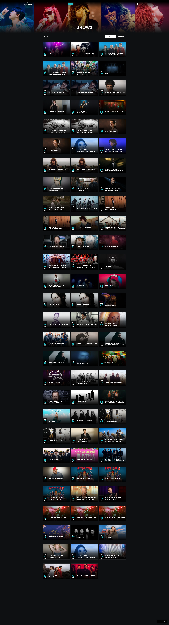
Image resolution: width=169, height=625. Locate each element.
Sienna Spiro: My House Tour (87, 344)
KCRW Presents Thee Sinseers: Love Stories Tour (115, 227)
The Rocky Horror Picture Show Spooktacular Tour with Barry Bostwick (86, 266)
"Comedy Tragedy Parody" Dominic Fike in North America (58, 131)
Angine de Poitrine (111, 421)
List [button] (110, 36)
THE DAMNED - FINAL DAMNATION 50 (83, 382)
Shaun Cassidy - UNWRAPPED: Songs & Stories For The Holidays (87, 498)
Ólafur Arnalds (82, 363)
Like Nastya (52, 421)
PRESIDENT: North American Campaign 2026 (114, 169)
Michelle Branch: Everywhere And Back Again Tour (86, 150)
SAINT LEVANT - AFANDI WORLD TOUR (112, 208)
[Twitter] (140, 4)
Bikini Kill (52, 54)
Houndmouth (82, 402)
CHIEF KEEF (108, 266)
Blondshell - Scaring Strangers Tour (56, 556)
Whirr (107, 73)
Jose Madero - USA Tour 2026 (59, 324)
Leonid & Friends (54, 382)
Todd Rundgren (110, 305)
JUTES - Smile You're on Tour (115, 92)
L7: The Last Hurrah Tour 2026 (111, 363)
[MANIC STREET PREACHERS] (114, 382)
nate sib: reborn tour (56, 112)
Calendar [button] (121, 36)
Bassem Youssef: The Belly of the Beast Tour (113, 189)
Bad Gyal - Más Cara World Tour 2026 (112, 324)
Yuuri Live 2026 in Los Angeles (82, 111)
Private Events (86, 4)
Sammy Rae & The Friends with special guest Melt (113, 150)
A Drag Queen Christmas (85, 460)
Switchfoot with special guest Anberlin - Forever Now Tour (57, 266)
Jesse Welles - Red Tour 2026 (58, 170)
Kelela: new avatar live (56, 92)
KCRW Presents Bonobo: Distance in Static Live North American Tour (115, 343)
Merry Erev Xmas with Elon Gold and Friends (113, 498)
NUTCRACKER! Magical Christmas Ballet (84, 479)
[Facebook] (137, 4)
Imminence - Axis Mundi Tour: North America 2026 (86, 421)
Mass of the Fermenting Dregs (55, 575)
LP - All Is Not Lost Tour (85, 228)
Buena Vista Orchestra (57, 344)
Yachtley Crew (54, 460)
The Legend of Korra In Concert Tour (56, 537)
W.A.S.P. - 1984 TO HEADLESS (86, 54)
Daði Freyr (109, 286)
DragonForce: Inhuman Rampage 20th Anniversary (114, 459)
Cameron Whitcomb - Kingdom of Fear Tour (56, 247)
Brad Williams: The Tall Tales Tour (55, 401)
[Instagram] (143, 4)
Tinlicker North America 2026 (82, 189)
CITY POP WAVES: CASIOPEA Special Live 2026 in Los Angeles (114, 53)
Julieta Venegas (110, 131)
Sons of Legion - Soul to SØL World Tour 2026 (57, 208)
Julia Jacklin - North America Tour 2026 (112, 247)
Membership (96, 4)
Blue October (82, 537)
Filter (47, 36)
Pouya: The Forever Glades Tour (83, 247)
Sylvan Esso (109, 537)
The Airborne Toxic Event (86, 576)
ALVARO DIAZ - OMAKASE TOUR (87, 324)
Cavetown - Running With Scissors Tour (56, 189)
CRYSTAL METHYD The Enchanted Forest (112, 556)
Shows (71, 4)
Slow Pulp (80, 286)
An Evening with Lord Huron (59, 518)
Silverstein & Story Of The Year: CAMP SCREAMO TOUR (114, 401)
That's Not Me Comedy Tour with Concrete (56, 479)
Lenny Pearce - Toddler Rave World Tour (57, 285)
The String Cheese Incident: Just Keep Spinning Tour (114, 440)
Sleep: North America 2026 (114, 112)
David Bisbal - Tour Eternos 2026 (83, 440)
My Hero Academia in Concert (83, 73)
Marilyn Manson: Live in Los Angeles (55, 305)
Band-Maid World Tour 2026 (87, 208)
